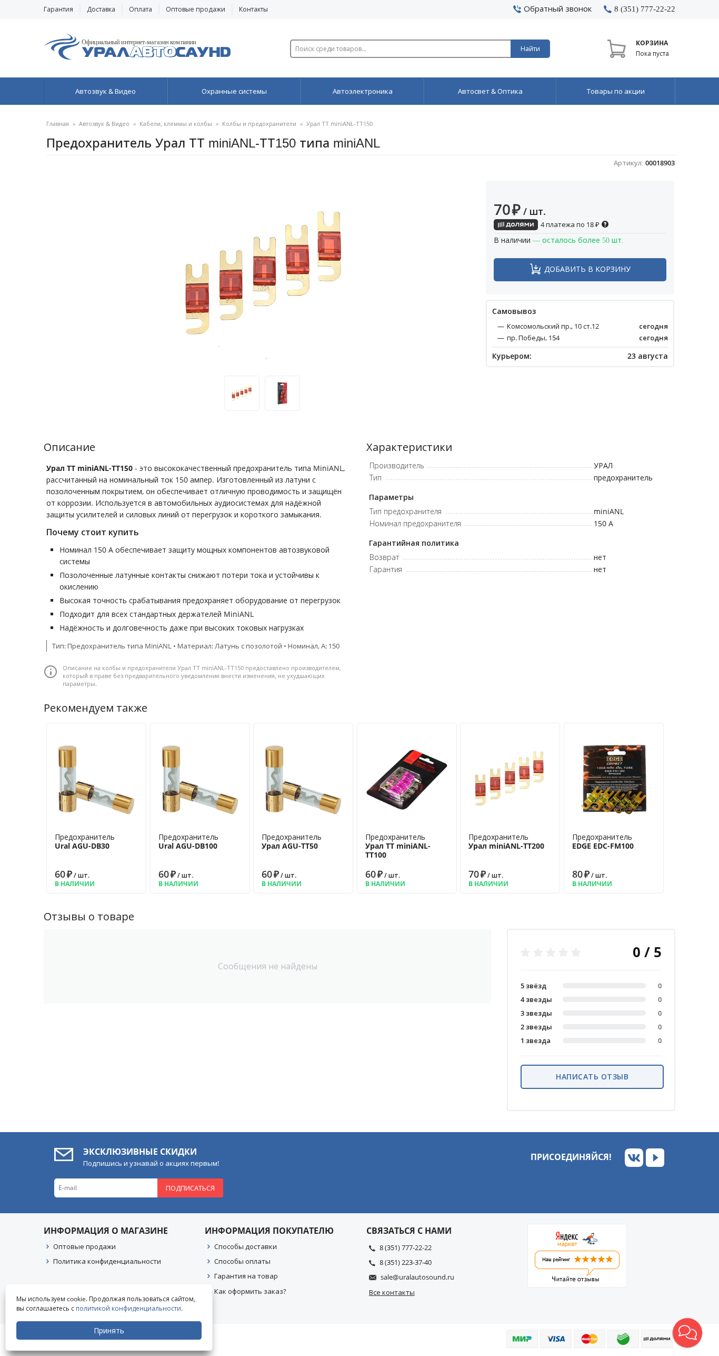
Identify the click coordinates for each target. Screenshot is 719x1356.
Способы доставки (245, 1246)
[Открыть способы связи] (687, 1333)
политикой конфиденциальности (128, 1308)
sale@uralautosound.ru (417, 1277)
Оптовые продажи (195, 9)
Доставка (101, 9)
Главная (57, 123)
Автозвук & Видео (105, 91)
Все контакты (392, 1292)
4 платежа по (569, 224)
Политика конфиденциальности (107, 1261)
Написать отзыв (592, 1077)
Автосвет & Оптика (490, 91)
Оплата (140, 9)
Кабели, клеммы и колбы (175, 123)
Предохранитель (85, 841)
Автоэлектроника (363, 91)
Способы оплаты (242, 1261)
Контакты (253, 9)
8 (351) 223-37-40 (406, 1262)
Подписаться (190, 1188)
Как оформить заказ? (250, 1291)
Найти (530, 48)
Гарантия (58, 9)
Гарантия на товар (246, 1276)
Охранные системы (234, 91)
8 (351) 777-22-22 (406, 1247)
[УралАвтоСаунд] (137, 48)
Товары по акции (616, 91)
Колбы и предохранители (259, 123)
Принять (109, 1330)
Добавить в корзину (587, 269)
